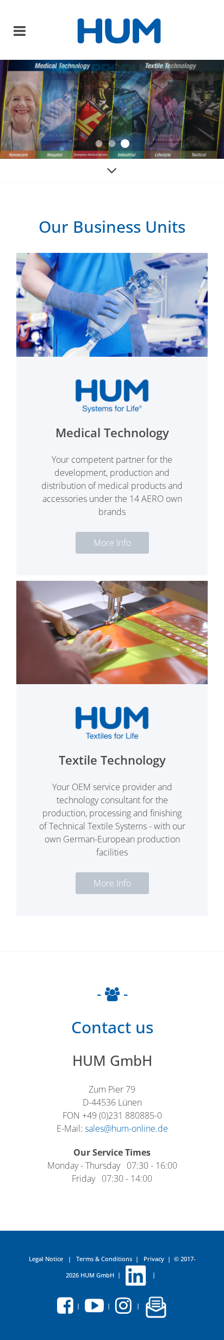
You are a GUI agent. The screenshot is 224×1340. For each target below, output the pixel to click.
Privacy (154, 1259)
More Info (112, 543)
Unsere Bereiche (125, 143)
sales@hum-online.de (126, 1128)
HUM (99, 143)
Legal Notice (47, 1259)
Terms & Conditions (104, 1259)
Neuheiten (112, 143)
